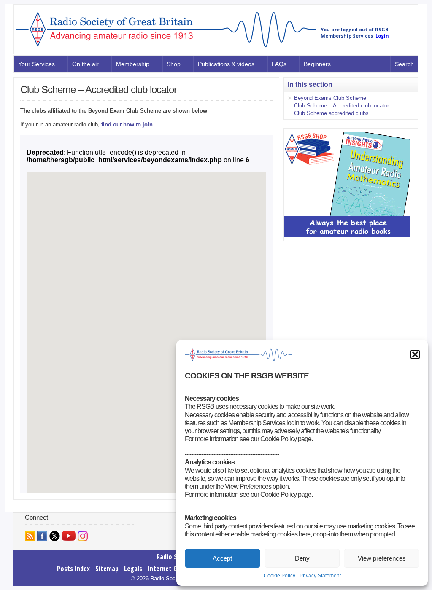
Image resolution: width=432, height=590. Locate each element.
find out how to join (127, 124)
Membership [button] (132, 64)
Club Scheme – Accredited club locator (341, 105)
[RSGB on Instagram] (83, 536)
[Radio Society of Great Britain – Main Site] (166, 48)
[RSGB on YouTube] (69, 536)
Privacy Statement (320, 576)
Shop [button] (174, 64)
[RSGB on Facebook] (42, 536)
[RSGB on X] (54, 536)
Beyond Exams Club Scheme (330, 98)
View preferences (382, 558)
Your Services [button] (36, 64)
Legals (133, 568)
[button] (415, 354)
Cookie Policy (279, 576)
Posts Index (73, 568)
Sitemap (107, 568)
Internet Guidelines (175, 568)
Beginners (317, 64)
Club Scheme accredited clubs (331, 113)
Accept (222, 558)
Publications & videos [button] (226, 64)
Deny (302, 558)
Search (404, 64)
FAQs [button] (279, 64)
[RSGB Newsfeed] (30, 536)
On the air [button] (85, 64)
